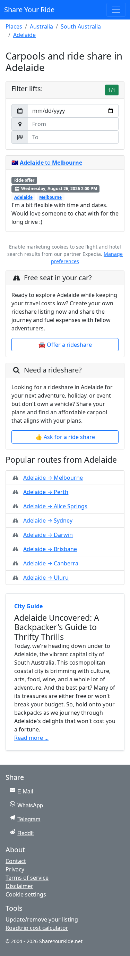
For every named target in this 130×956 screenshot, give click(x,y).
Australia (41, 26)
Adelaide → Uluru (46, 577)
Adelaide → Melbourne (53, 477)
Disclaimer (19, 886)
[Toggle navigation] (116, 10)
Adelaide (24, 35)
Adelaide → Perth (45, 492)
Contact (16, 861)
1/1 (111, 90)
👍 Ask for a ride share (65, 437)
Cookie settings (26, 894)
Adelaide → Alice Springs (55, 506)
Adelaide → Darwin (48, 535)
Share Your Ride (29, 9)
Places (14, 26)
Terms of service (27, 877)
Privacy (15, 869)
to (51, 162)
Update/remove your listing (42, 919)
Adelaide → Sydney (47, 520)
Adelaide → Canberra (50, 563)
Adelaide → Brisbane (50, 549)
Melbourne (50, 197)
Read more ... (31, 738)
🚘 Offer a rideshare (65, 344)
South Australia (81, 26)
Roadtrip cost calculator (37, 928)
